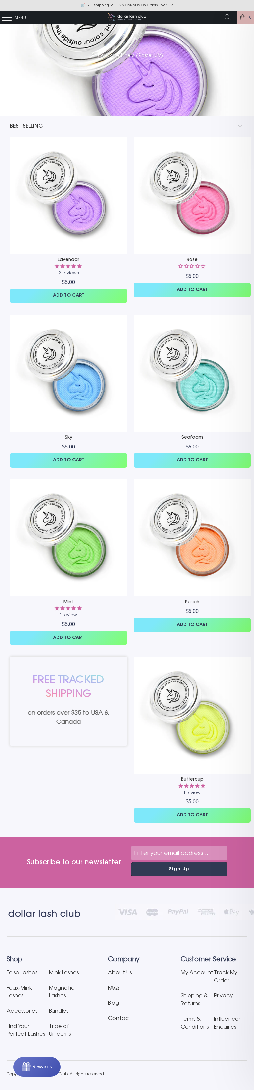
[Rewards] (37, 1067)
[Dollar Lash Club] (127, 17)
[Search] (230, 17)
